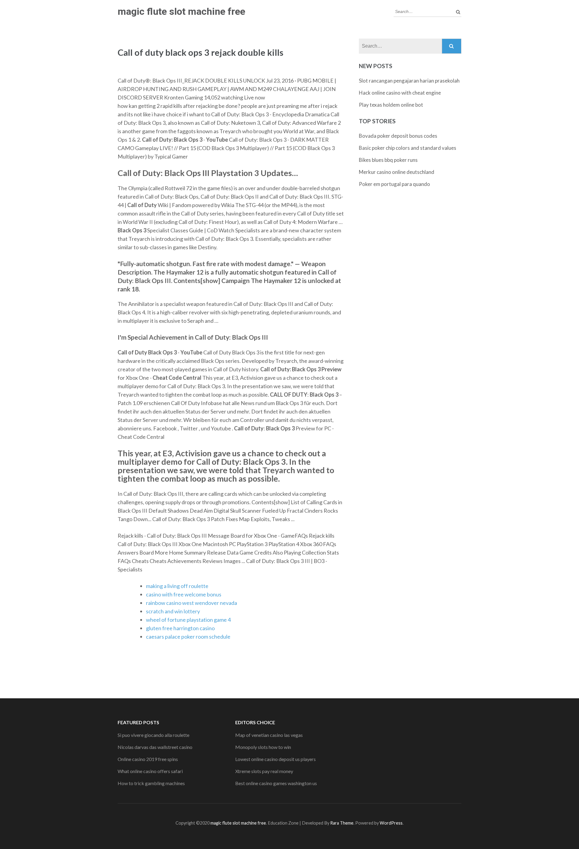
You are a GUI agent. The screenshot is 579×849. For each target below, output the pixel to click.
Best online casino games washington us (276, 783)
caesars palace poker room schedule (188, 636)
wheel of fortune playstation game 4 (188, 619)
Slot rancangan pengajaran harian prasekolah (409, 80)
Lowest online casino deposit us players (275, 759)
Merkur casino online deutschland (396, 172)
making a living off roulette (177, 586)
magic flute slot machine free (181, 11)
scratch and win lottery (173, 611)
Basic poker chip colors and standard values (407, 148)
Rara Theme (341, 822)
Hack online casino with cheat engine (400, 93)
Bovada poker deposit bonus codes (398, 136)
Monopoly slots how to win (263, 747)
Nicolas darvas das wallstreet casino (155, 747)
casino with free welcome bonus (183, 594)
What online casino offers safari (150, 771)
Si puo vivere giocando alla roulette (153, 735)
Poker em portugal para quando (394, 184)
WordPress (391, 822)
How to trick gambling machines (151, 783)
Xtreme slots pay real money (264, 771)
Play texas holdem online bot (391, 105)
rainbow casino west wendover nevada (191, 602)
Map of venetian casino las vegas (269, 735)
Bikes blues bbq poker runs (388, 160)
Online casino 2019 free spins (148, 759)
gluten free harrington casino (180, 628)
